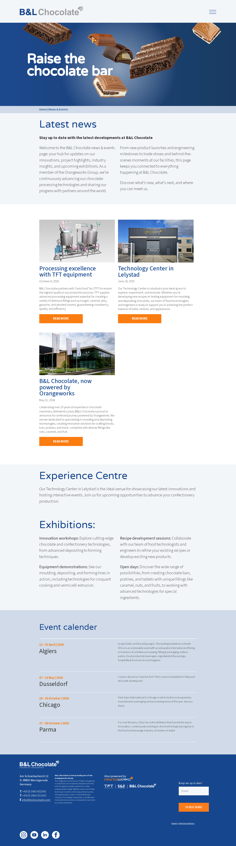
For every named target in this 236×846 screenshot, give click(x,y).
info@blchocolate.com (36, 800)
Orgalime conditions (186, 823)
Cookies (174, 823)
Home (43, 109)
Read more (61, 318)
